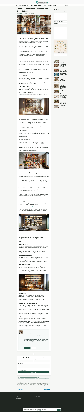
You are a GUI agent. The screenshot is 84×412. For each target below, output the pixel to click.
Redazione (33, 348)
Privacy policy (39, 410)
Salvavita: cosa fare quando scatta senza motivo (63, 74)
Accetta (59, 409)
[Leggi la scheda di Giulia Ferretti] (21, 332)
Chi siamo (35, 400)
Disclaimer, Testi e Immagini (56, 404)
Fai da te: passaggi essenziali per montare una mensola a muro (34, 206)
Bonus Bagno (40, 5)
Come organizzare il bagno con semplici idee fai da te (63, 65)
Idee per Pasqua (56, 35)
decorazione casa (41, 378)
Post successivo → (47, 389)
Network (35, 404)
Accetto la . (23, 370)
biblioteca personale (35, 378)
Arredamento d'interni (23, 377)
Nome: (19, 359)
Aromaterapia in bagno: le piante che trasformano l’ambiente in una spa (63, 61)
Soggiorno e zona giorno (35, 377)
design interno (46, 378)
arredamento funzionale (28, 378)
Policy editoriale (54, 402)
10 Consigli (50, 5)
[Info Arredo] (42, 2)
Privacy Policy (54, 398)
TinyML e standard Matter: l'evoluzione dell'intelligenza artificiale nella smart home (63, 107)
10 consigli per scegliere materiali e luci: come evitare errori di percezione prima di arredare (63, 101)
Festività (54, 5)
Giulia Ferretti (22, 13)
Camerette (56, 23)
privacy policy (24, 370)
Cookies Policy (54, 400)
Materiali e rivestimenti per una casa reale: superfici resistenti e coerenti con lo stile (63, 86)
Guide (31, 377)
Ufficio (28, 5)
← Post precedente (20, 389)
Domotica (56, 15)
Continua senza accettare (53, 409)
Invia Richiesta (33, 372)
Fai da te (35, 5)
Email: (35, 359)
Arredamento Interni (22, 5)
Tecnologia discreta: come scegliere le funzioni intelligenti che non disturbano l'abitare (63, 92)
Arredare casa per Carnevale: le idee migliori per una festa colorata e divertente (63, 70)
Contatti (35, 398)
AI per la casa (56, 17)
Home (17, 5)
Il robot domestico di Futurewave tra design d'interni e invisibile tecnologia (63, 97)
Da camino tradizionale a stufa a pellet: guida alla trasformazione (63, 79)
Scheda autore (27, 348)
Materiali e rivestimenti (58, 19)
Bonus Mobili (45, 5)
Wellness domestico (57, 37)
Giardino (31, 5)
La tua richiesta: (20, 363)
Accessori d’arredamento (58, 21)
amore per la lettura (21, 378)
